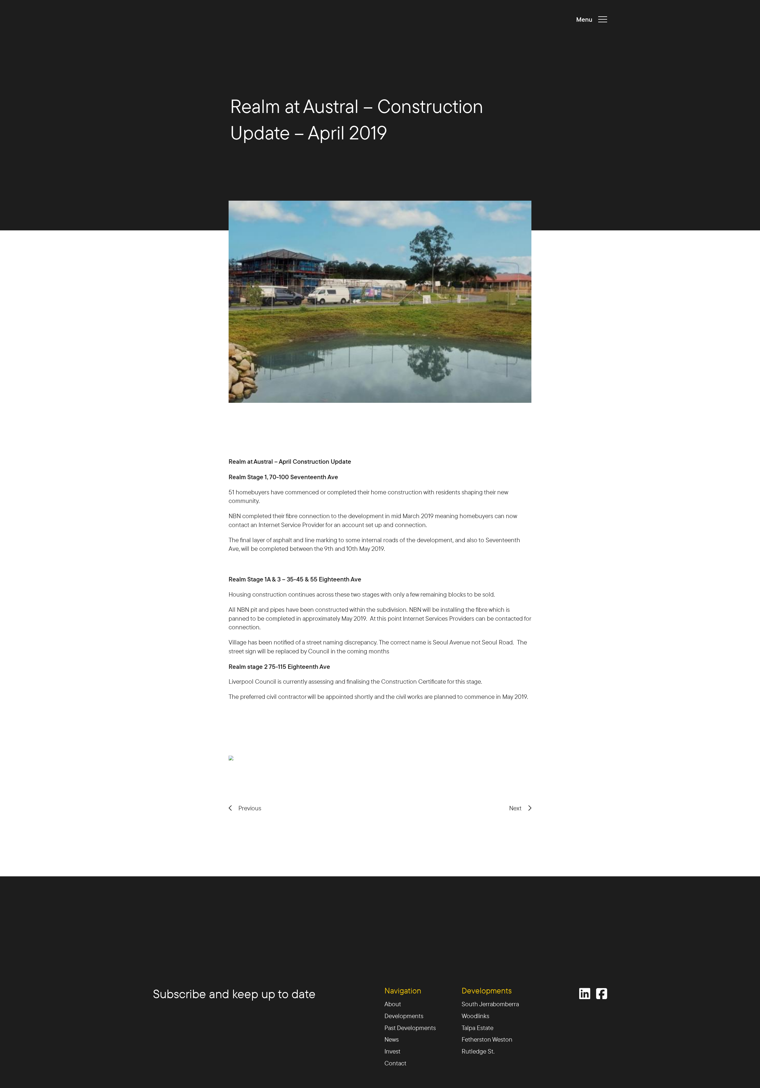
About (392, 1004)
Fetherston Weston (487, 1039)
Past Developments (410, 1028)
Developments (403, 1016)
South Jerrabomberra (490, 1004)
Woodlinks (475, 1016)
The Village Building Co (187, 19)
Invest (392, 1051)
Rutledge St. (478, 1051)
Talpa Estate (477, 1028)
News (391, 1039)
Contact (395, 1063)
